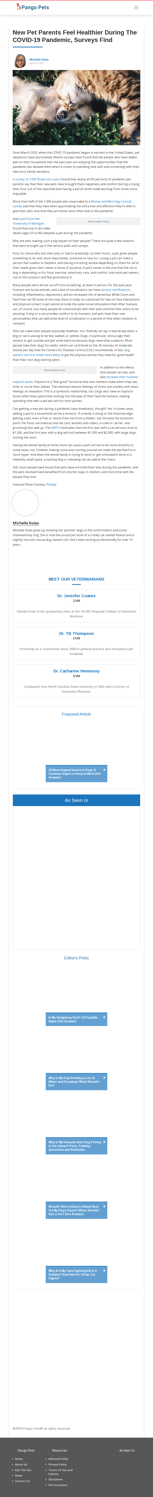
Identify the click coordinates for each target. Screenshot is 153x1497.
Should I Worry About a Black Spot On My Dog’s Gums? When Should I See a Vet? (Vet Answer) (74, 1210)
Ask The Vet (23, 1470)
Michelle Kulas (39, 59)
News (18, 1475)
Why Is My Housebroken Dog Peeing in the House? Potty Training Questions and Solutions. (75, 1146)
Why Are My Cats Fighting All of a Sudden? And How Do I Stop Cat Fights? (73, 1274)
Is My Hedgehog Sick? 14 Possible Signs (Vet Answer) (73, 1019)
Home (19, 1459)
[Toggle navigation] (136, 7)
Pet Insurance (58, 1485)
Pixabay (105, 221)
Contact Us (22, 1481)
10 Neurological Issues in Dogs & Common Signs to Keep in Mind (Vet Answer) (75, 773)
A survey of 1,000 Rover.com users (36, 179)
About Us (21, 1464)
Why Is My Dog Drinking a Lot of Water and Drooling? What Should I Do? (74, 1081)
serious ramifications (115, 290)
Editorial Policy (58, 1459)
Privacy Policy (58, 1464)
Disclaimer (56, 1479)
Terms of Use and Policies (60, 1472)
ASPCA (55, 428)
